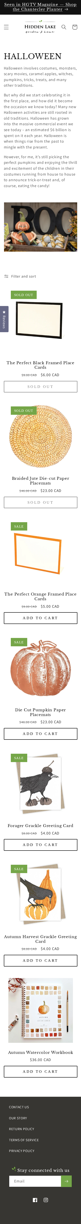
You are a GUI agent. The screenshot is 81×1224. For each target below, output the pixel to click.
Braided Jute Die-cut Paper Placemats (40, 481)
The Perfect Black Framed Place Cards (40, 365)
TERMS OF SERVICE (24, 1140)
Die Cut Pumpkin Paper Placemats (40, 712)
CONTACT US (19, 1107)
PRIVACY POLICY (21, 1150)
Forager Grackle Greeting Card (40, 826)
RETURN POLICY (21, 1129)
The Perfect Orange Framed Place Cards (40, 596)
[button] (6, 27)
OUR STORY (18, 1118)
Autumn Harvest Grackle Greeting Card (40, 939)
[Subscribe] (66, 1181)
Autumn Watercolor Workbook (40, 1052)
